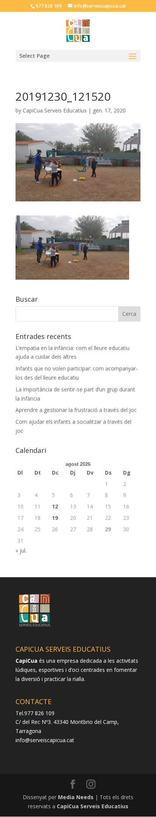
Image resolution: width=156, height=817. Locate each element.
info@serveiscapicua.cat (45, 740)
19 (55, 517)
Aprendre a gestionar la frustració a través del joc (76, 409)
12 (55, 506)
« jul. (21, 550)
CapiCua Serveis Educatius (55, 110)
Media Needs (76, 797)
